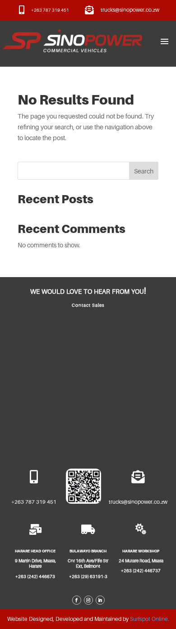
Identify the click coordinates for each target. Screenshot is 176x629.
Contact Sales (88, 305)
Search (143, 171)
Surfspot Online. (149, 618)
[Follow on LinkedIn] (99, 600)
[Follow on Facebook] (76, 600)
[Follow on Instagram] (88, 600)
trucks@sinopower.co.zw (130, 10)
